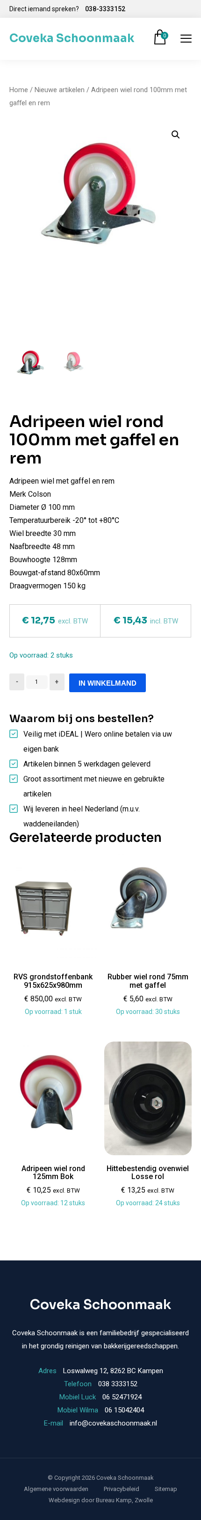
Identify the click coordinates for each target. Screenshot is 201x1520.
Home (18, 90)
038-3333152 (105, 9)
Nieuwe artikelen (60, 90)
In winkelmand (107, 683)
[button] (175, 134)
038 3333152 (117, 1384)
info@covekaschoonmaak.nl (113, 1423)
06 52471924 (122, 1397)
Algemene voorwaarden (56, 1488)
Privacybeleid (121, 1488)
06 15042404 (124, 1410)
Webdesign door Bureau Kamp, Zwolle (101, 1500)
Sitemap (166, 1488)
